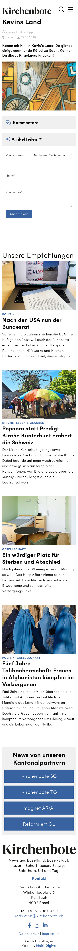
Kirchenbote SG (39, 776)
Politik (8, 314)
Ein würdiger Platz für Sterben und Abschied (31, 558)
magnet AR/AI (39, 808)
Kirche (8, 423)
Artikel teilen (25, 139)
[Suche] (61, 9)
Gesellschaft (14, 549)
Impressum (50, 934)
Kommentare (25, 122)
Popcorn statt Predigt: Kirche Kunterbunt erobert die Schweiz (37, 435)
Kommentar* (14, 192)
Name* (10, 175)
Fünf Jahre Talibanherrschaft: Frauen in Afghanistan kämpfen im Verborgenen (38, 674)
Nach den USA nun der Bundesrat (31, 324)
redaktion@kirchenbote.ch (39, 916)
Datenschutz (29, 934)
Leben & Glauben (30, 423)
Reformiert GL (39, 824)
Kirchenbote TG (39, 792)
